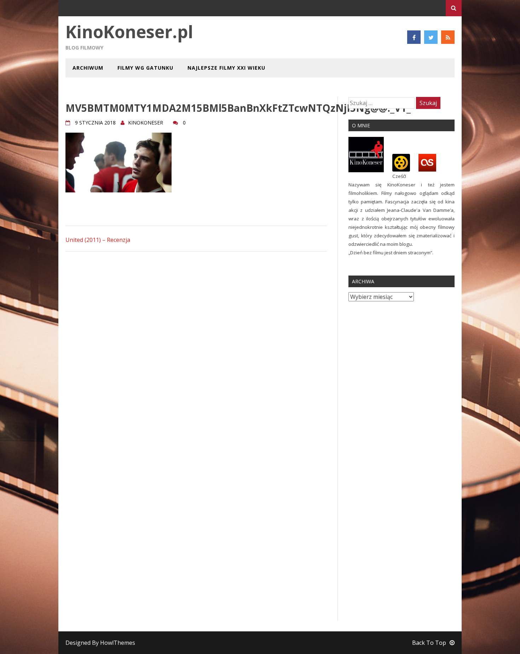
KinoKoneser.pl (129, 31)
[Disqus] (196, 347)
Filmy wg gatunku (145, 67)
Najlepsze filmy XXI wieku (226, 67)
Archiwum (88, 67)
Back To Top (429, 643)
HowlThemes (117, 643)
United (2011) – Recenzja (97, 240)
